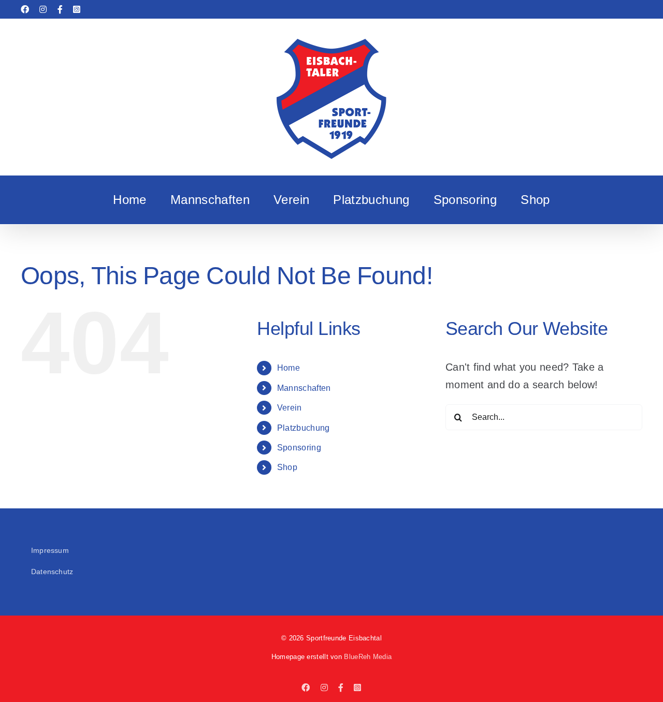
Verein (289, 407)
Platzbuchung (303, 427)
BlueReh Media (368, 657)
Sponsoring (299, 447)
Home (288, 367)
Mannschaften (304, 388)
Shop (287, 467)
